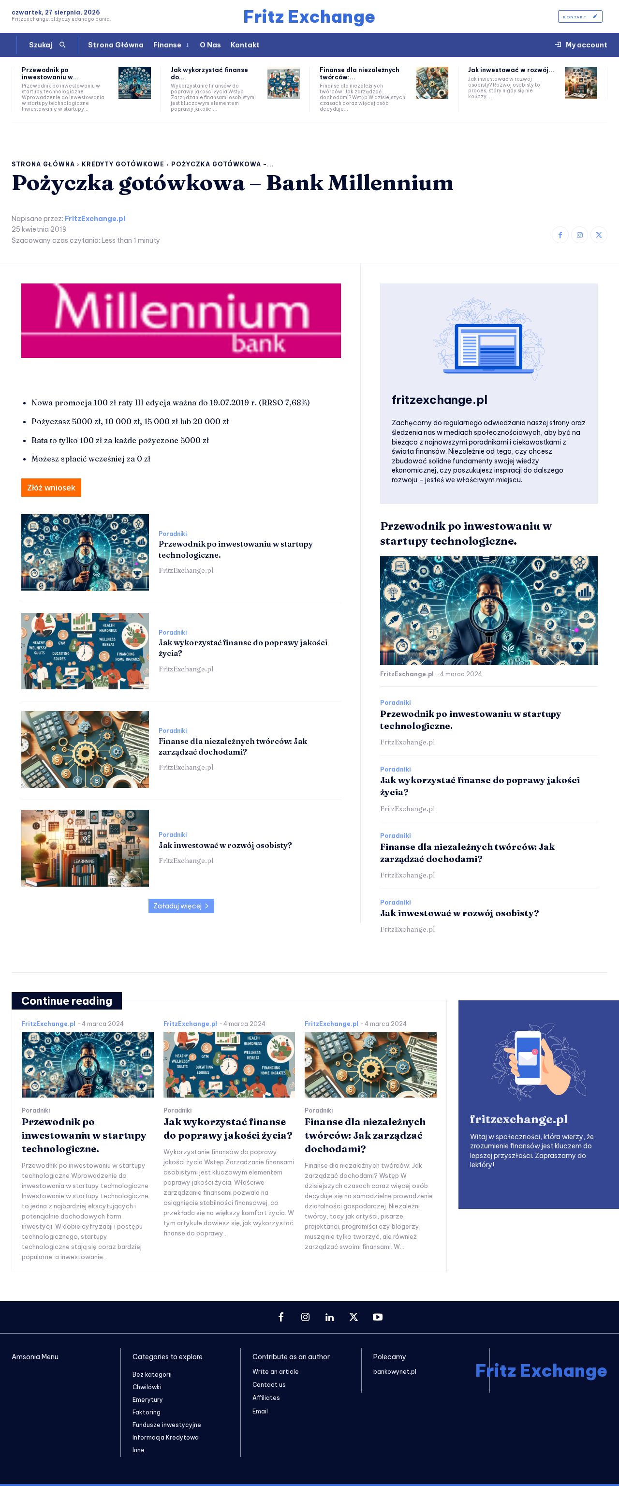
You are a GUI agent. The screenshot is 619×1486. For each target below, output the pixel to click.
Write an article (275, 1371)
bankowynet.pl (394, 1371)
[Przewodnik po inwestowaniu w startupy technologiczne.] (134, 83)
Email (260, 1411)
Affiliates (266, 1397)
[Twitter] (598, 234)
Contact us (269, 1384)
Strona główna (43, 164)
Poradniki (173, 534)
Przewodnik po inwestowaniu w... (50, 73)
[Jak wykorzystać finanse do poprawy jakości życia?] (283, 83)
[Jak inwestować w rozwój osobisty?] (581, 83)
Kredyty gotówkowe (123, 164)
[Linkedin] (329, 1317)
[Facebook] (560, 234)
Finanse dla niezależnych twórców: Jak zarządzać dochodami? (365, 1135)
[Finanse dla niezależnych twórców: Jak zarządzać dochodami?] (432, 83)
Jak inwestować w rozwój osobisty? (225, 845)
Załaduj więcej (177, 906)
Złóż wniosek (51, 487)
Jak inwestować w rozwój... (511, 70)
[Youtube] (377, 1317)
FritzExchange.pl (95, 219)
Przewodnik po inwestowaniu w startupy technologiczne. (84, 1135)
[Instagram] (579, 234)
